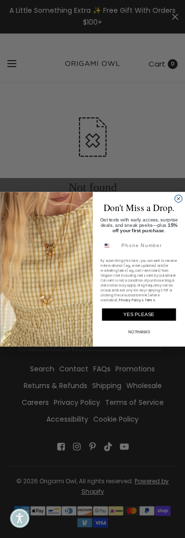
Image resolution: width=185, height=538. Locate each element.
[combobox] (109, 245)
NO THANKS (138, 332)
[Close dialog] (178, 198)
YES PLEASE (138, 314)
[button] (20, 518)
